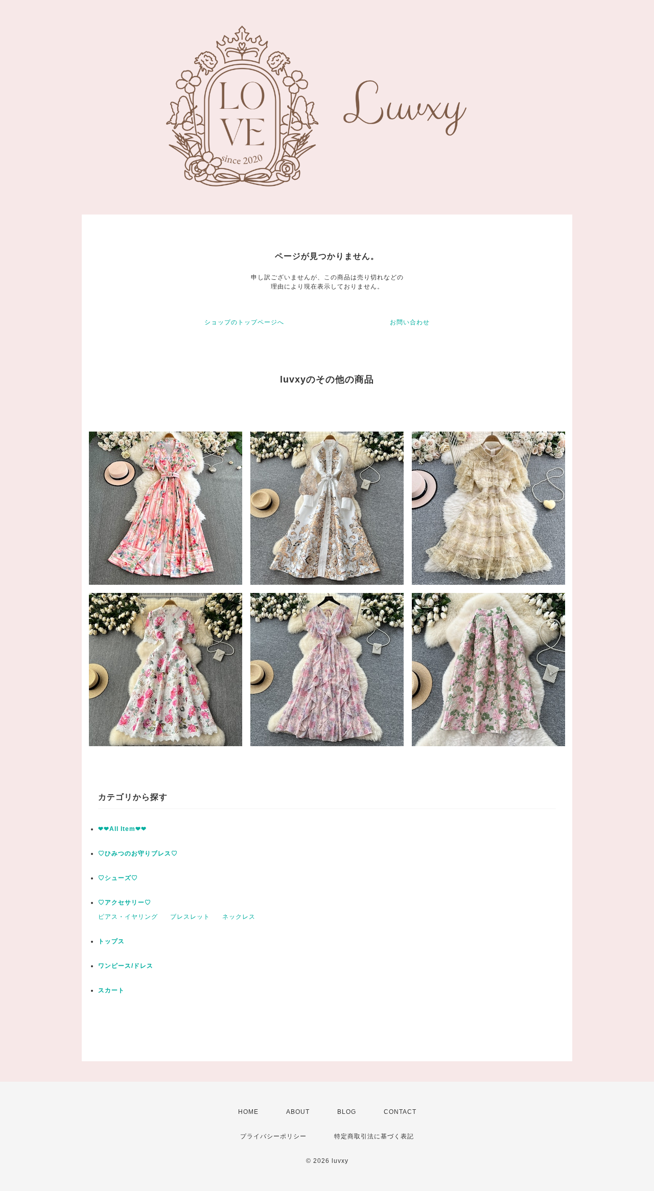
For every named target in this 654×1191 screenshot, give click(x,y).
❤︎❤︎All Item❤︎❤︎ (122, 828)
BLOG (346, 1111)
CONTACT (400, 1111)
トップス (111, 941)
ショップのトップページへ (244, 322)
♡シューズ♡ (118, 878)
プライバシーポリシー (273, 1136)
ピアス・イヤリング (128, 916)
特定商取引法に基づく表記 (374, 1136)
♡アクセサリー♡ (124, 902)
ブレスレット (190, 916)
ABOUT (298, 1111)
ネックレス (238, 916)
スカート (111, 990)
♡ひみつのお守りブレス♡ (138, 853)
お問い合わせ (410, 322)
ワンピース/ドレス (125, 965)
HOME (248, 1111)
